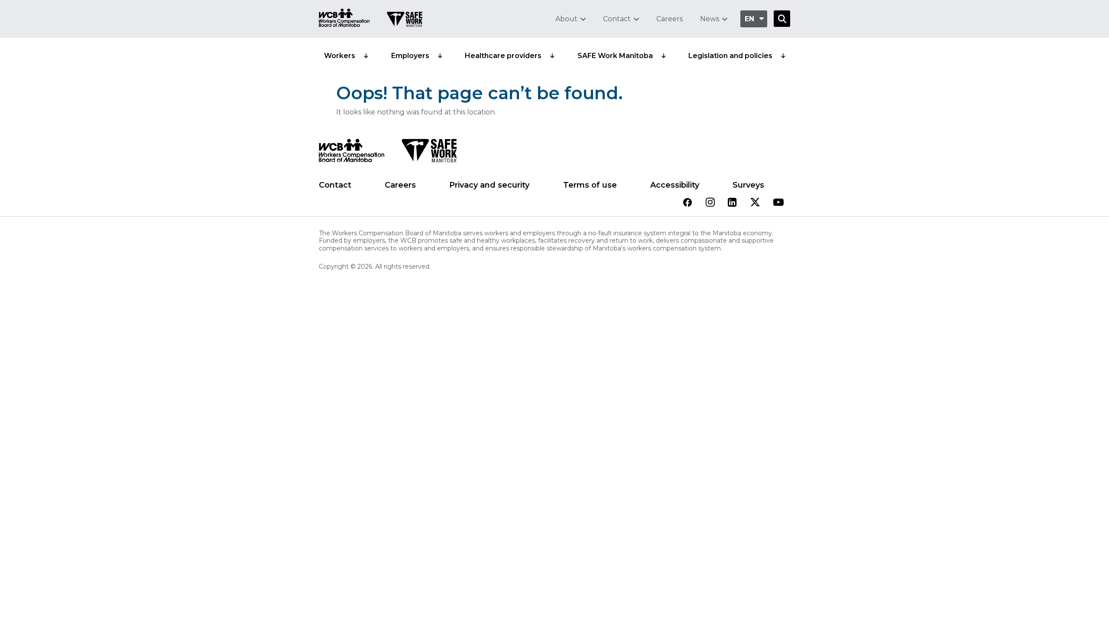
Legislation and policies (730, 56)
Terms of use (590, 185)
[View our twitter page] (755, 203)
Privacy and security (489, 185)
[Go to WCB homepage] (344, 19)
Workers (339, 56)
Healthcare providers (503, 56)
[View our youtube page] (778, 203)
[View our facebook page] (687, 203)
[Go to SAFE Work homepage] (404, 20)
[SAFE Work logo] (429, 153)
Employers (410, 56)
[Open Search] (782, 18)
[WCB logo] (351, 153)
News (709, 19)
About (566, 19)
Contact (617, 19)
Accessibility (674, 185)
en (749, 19)
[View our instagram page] (710, 203)
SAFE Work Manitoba (615, 56)
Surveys (748, 185)
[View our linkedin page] (732, 203)
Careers (669, 19)
